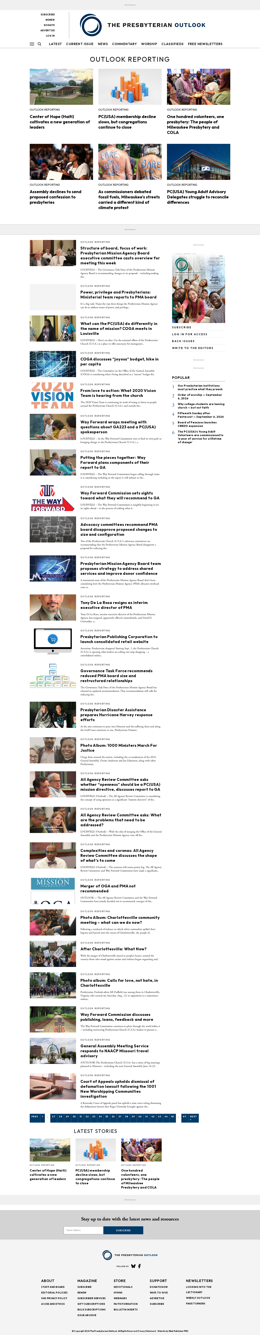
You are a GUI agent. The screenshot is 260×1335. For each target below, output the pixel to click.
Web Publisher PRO (178, 1331)
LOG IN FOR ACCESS (190, 334)
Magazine (87, 1280)
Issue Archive (86, 1315)
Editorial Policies (54, 1292)
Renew (50, 19)
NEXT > (193, 1118)
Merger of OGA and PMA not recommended (108, 888)
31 (81, 1116)
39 (133, 1116)
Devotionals (123, 1287)
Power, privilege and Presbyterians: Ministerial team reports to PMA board (118, 295)
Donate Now (159, 1287)
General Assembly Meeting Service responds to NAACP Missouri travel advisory (114, 1050)
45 (172, 1116)
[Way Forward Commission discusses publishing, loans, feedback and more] (53, 1019)
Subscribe (48, 14)
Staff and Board (53, 1287)
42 (153, 1116)
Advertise (48, 30)
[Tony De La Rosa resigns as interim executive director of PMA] (53, 607)
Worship (149, 44)
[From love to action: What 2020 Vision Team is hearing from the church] (53, 395)
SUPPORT (158, 1280)
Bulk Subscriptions (91, 1309)
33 (93, 1116)
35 (106, 1116)
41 (146, 1116)
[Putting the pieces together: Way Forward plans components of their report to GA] (53, 462)
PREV (34, 1116)
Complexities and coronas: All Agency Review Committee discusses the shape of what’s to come (118, 855)
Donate (49, 25)
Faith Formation (126, 1303)
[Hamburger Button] (32, 44)
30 (74, 1116)
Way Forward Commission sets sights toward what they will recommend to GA (120, 495)
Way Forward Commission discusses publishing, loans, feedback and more (116, 1017)
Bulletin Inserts (126, 1309)
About (48, 1280)
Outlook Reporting (45, 109)
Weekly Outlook (198, 1297)
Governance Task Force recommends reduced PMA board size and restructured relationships (116, 675)
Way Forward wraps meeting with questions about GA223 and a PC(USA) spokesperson (118, 426)
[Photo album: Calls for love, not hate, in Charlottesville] (53, 985)
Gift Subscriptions (91, 1303)
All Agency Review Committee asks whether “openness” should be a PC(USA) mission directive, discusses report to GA (120, 784)
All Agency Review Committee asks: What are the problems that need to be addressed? (120, 819)
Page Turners (195, 1303)
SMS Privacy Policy (54, 1298)
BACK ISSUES (183, 341)
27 (53, 1116)
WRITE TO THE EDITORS (193, 348)
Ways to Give (159, 1292)
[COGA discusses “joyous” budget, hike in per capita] (53, 364)
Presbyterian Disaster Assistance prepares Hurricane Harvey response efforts (116, 714)
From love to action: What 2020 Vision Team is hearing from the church (118, 393)
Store (120, 1280)
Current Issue (80, 44)
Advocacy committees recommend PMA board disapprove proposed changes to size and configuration (119, 529)
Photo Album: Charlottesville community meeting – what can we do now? (120, 920)
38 (126, 1116)
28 (60, 1116)
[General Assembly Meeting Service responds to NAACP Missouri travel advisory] (53, 1051)
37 (120, 1116)
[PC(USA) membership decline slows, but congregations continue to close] (130, 87)
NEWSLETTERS (199, 1280)
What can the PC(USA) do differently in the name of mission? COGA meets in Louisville (118, 328)
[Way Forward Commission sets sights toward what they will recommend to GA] (53, 498)
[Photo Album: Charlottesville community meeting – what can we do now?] (53, 922)
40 (140, 1116)
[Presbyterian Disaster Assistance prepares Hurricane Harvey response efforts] (53, 715)
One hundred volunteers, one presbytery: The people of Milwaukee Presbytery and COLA (195, 124)
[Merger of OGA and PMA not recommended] (53, 891)
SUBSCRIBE (182, 327)
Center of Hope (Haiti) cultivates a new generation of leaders (60, 122)
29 (67, 1116)
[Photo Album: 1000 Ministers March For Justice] (53, 750)
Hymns (118, 1292)
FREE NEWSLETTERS (205, 44)
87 (184, 1116)
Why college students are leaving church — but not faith (201, 405)
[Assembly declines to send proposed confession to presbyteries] (61, 162)
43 (159, 1116)
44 (166, 1116)
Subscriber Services (91, 1298)
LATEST (55, 44)
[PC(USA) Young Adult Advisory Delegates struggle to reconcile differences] (198, 162)
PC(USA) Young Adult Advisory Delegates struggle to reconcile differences (198, 197)
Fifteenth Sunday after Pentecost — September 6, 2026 (201, 415)
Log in (50, 35)
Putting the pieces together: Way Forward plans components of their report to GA (114, 462)
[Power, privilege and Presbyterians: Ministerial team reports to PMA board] (53, 297)
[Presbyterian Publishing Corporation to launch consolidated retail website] (53, 642)
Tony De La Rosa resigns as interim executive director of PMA (114, 605)
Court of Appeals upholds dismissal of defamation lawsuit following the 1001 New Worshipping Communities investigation (118, 1089)
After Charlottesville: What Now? (113, 948)
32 (87, 1116)
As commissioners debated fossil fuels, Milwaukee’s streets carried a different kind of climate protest (129, 199)
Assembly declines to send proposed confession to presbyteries (55, 197)
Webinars (120, 1298)
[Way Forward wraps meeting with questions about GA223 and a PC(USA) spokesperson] (53, 427)
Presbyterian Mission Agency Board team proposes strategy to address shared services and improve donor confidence (120, 568)
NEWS (103, 44)
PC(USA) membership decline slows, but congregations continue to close (127, 122)
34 (100, 1116)
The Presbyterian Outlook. (103, 1331)
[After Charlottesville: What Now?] (53, 954)
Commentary (124, 44)
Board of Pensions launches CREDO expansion (197, 424)
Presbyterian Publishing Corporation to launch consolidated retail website (119, 639)
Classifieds (172, 44)
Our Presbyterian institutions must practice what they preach (200, 387)
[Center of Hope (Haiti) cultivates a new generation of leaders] (61, 87)
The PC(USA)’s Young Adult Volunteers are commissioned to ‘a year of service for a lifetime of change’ (201, 437)
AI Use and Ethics (53, 1303)
